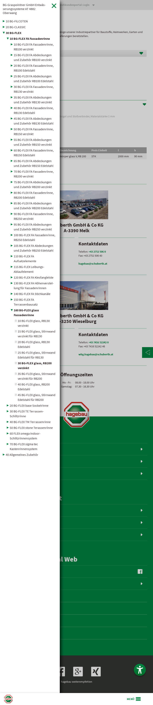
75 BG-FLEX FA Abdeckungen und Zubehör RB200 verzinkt (33, 184)
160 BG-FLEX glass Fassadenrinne (26, 312)
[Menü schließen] (54, 6)
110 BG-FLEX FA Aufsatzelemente (25, 258)
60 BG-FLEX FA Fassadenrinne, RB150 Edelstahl (34, 152)
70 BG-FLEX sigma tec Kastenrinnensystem (24, 446)
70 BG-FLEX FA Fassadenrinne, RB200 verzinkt (34, 173)
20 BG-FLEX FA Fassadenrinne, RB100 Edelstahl (34, 68)
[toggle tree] (30, 21)
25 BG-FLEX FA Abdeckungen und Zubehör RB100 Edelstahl (33, 78)
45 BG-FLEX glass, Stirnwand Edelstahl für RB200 (36, 397)
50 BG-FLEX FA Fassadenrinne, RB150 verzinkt (34, 131)
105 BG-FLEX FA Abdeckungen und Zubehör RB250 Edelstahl (33, 248)
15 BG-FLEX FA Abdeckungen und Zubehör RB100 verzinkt (33, 57)
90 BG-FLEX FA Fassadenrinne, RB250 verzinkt (34, 216)
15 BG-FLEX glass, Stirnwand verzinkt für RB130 (36, 333)
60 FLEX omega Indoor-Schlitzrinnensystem (25, 435)
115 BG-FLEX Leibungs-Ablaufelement (29, 269)
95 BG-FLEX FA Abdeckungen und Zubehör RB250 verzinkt (33, 226)
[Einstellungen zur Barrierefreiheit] (140, 670)
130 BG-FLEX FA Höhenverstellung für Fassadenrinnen (34, 285)
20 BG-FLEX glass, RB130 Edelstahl (34, 344)
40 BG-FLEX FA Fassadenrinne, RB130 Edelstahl (34, 110)
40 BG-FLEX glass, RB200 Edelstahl (34, 386)
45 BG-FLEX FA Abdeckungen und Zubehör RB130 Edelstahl (33, 121)
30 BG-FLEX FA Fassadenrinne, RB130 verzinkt (34, 89)
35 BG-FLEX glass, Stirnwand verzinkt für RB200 (36, 376)
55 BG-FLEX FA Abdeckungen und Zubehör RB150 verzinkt (33, 142)
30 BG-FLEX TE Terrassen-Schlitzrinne (27, 413)
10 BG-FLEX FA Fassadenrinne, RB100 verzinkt (34, 46)
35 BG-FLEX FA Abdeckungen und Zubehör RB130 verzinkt (33, 99)
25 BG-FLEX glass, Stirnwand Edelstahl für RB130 (36, 355)
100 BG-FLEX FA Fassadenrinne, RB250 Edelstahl (34, 237)
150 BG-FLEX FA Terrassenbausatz (26, 302)
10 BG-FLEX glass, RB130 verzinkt (34, 323)
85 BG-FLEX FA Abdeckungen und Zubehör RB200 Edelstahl (33, 205)
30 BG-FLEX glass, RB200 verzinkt (35, 365)
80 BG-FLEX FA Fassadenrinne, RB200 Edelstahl (34, 195)
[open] (134, 699)
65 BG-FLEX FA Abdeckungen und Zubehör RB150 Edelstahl (33, 163)
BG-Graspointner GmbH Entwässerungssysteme (24, 9)
